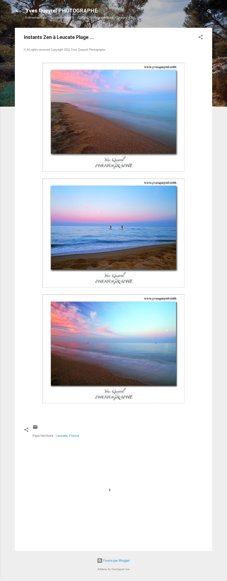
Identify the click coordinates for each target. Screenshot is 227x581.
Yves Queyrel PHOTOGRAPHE (61, 11)
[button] (200, 37)
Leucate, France (67, 436)
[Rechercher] (209, 12)
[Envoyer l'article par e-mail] (35, 429)
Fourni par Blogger (116, 561)
